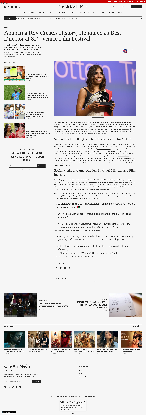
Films (6, 28)
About (80, 370)
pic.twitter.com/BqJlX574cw (115, 223)
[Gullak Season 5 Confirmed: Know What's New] (131, 339)
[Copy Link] (69, 268)
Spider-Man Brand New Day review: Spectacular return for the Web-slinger (61, 351)
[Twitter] (9, 7)
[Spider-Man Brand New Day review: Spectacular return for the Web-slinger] (61, 339)
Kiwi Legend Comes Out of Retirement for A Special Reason (53, 304)
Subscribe (136, 7)
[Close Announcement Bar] (141, 18)
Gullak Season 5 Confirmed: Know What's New (131, 351)
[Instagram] (12, 7)
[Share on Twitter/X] (61, 268)
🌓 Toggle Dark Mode (8, 412)
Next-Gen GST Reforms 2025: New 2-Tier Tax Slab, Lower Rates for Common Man (92, 305)
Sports (49, 12)
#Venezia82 (119, 203)
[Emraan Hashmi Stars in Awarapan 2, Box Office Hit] (14, 339)
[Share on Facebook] (56, 268)
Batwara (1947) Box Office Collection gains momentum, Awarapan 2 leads (37, 351)
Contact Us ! (82, 373)
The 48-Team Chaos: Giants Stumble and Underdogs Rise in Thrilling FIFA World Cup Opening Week (37, 96)
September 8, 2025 (109, 253)
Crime (95, 12)
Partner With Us (83, 376)
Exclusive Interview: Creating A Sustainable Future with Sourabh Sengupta (37, 77)
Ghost (79, 396)
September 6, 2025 (108, 227)
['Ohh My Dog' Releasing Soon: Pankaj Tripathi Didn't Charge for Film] (84, 339)
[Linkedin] (16, 7)
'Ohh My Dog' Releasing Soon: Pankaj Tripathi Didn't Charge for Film (84, 351)
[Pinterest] (19, 7)
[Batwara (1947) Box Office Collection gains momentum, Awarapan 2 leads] (38, 339)
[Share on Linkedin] (65, 268)
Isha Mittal (132, 50)
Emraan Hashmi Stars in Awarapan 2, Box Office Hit (14, 351)
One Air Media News (61, 396)
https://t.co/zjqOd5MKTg (86, 223)
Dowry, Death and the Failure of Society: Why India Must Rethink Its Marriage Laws (38, 133)
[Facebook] (5, 7)
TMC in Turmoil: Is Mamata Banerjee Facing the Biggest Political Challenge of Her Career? (35, 115)
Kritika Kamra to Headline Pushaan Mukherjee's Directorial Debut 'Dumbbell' (107, 351)
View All (136, 326)
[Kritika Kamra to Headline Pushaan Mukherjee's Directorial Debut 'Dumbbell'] (107, 339)
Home (25, 12)
